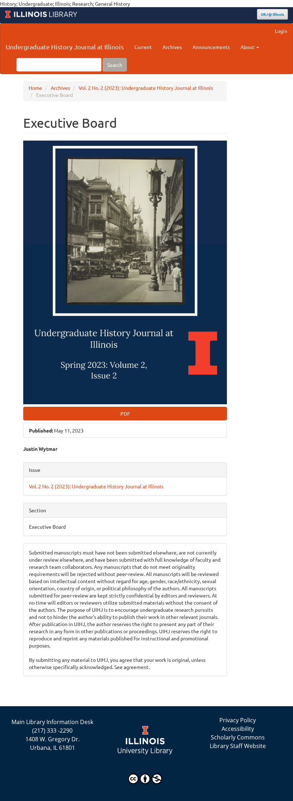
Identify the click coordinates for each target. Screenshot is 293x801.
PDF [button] (125, 413)
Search (114, 65)
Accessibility (238, 729)
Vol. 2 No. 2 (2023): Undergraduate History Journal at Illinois (146, 87)
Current (143, 47)
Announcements (211, 47)
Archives (172, 47)
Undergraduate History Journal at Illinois (65, 46)
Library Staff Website (238, 746)
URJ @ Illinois (272, 14)
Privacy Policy (237, 720)
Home (35, 87)
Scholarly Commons (238, 737)
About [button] (247, 47)
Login (281, 31)
